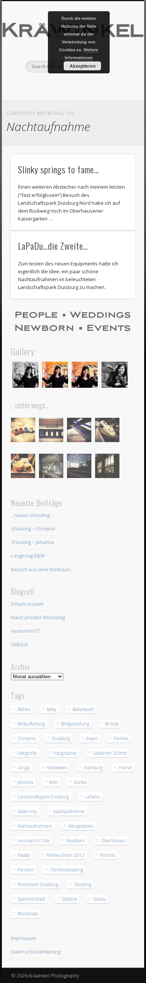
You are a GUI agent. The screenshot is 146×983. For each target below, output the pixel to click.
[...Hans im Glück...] (23, 467)
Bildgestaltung (75, 724)
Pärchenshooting (66, 870)
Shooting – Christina (33, 528)
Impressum (23, 938)
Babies (24, 709)
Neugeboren (81, 826)
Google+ (87, 85)
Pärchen (26, 870)
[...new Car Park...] (23, 431)
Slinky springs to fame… (58, 169)
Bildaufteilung (31, 724)
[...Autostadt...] (79, 431)
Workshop (27, 913)
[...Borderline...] (79, 467)
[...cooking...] (107, 467)
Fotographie (65, 753)
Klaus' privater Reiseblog (38, 617)
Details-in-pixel (27, 603)
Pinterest (72, 85)
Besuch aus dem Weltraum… (42, 569)
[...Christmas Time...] (51, 467)
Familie (121, 738)
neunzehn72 (25, 630)
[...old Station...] (51, 431)
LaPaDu (92, 797)
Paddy (24, 855)
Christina (27, 738)
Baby (52, 709)
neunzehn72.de (34, 840)
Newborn (75, 840)
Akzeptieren (82, 66)
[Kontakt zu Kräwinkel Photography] (73, 321)
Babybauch (83, 709)
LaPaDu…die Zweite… (53, 245)
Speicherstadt (31, 899)
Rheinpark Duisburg (38, 884)
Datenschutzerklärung (35, 951)
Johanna (25, 782)
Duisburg (61, 738)
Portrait (107, 855)
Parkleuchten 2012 (65, 855)
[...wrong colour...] (107, 431)
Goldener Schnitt (110, 753)
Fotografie (27, 753)
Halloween (56, 767)
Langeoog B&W (28, 555)
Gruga (24, 767)
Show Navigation (116, 67)
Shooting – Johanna (32, 542)
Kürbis (80, 782)
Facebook (57, 85)
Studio (99, 899)
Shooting (82, 884)
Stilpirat (19, 644)
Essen (92, 738)
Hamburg (93, 767)
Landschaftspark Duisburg (43, 797)
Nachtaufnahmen (35, 826)
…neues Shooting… (32, 515)
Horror (125, 767)
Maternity (27, 811)
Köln (53, 782)
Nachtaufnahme (69, 811)
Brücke (112, 724)
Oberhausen (113, 840)
